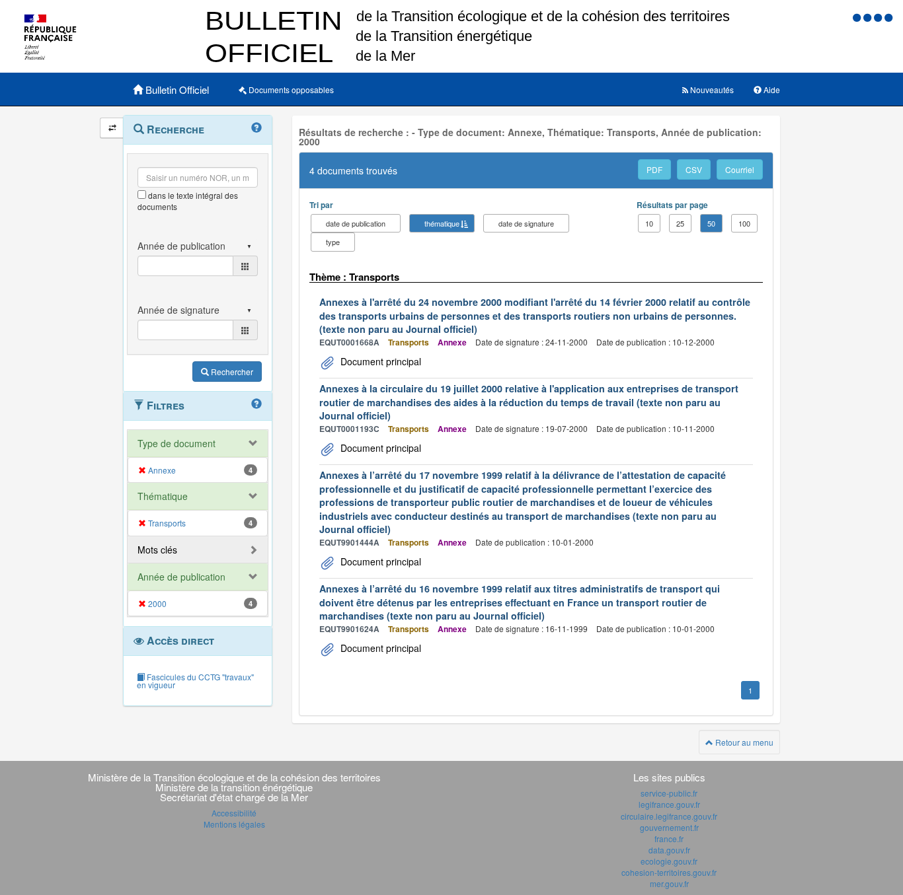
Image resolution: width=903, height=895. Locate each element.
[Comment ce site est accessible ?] (858, 17)
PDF (654, 169)
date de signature (526, 223)
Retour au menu (743, 742)
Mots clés (157, 549)
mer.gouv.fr (669, 883)
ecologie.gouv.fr (669, 861)
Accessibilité (234, 812)
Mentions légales (234, 824)
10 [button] (649, 223)
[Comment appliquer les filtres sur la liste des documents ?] (256, 404)
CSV (694, 169)
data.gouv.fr (669, 849)
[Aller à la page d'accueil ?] (888, 17)
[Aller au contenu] (868, 17)
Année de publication (181, 576)
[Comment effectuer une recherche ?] (256, 128)
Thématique (162, 496)
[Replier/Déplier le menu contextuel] (112, 128)
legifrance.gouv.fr (669, 804)
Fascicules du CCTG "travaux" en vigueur (195, 680)
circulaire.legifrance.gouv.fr (669, 816)
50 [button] (711, 223)
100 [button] (744, 223)
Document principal (379, 361)
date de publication (355, 223)
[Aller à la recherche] (879, 17)
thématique (441, 223)
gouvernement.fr (669, 827)
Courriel (739, 169)
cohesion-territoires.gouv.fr (669, 872)
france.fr (669, 838)
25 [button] (680, 223)
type (333, 241)
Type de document (176, 443)
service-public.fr (669, 793)
